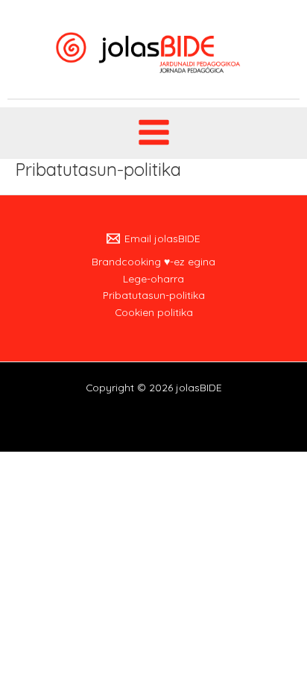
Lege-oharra (153, 278)
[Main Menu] (153, 132)
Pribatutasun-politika (154, 294)
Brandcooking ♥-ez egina (153, 261)
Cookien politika (154, 312)
